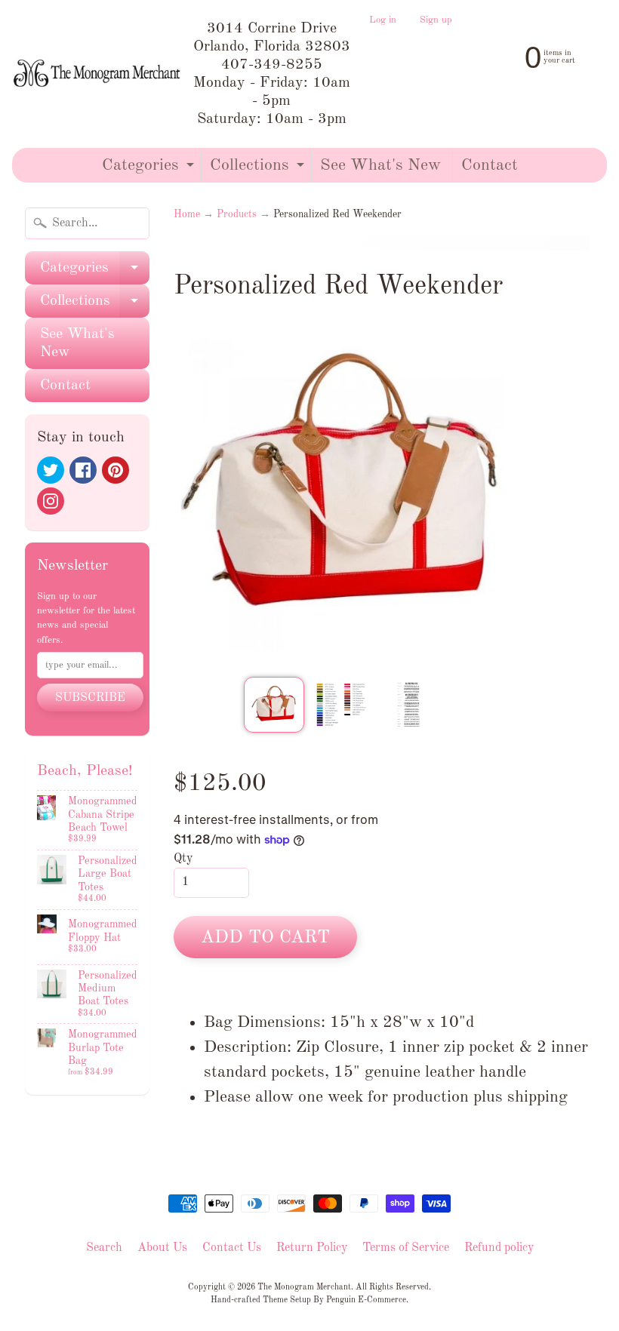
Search (104, 1248)
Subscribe (90, 698)
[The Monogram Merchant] (98, 74)
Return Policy (311, 1248)
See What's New (380, 165)
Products (237, 215)
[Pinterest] (115, 470)
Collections (259, 169)
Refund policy (499, 1248)
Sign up (436, 20)
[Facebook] (83, 470)
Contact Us (231, 1248)
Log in (382, 20)
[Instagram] (50, 501)
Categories (150, 169)
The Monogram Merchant (304, 1287)
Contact (489, 165)
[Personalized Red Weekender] (274, 705)
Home (187, 215)
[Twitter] (50, 470)
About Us (162, 1248)
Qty (183, 859)
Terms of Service (405, 1248)
